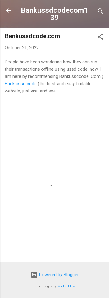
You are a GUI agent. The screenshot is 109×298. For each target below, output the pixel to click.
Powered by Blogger (58, 274)
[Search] (100, 12)
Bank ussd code (21, 83)
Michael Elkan (68, 286)
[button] (100, 37)
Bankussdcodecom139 (54, 14)
